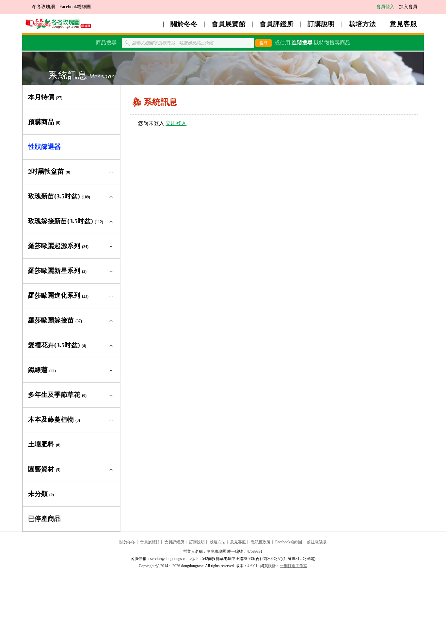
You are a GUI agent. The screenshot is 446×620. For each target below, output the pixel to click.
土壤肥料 (44, 444)
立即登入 (176, 123)
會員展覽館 (229, 23)
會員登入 (385, 6)
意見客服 (403, 23)
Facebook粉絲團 (75, 6)
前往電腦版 (317, 542)
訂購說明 (321, 23)
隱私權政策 (260, 542)
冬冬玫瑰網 (43, 6)
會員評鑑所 (277, 23)
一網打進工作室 (293, 566)
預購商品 (44, 121)
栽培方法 (362, 23)
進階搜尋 (302, 42)
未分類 (41, 493)
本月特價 (45, 97)
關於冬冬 (184, 23)
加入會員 (408, 6)
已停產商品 (44, 518)
